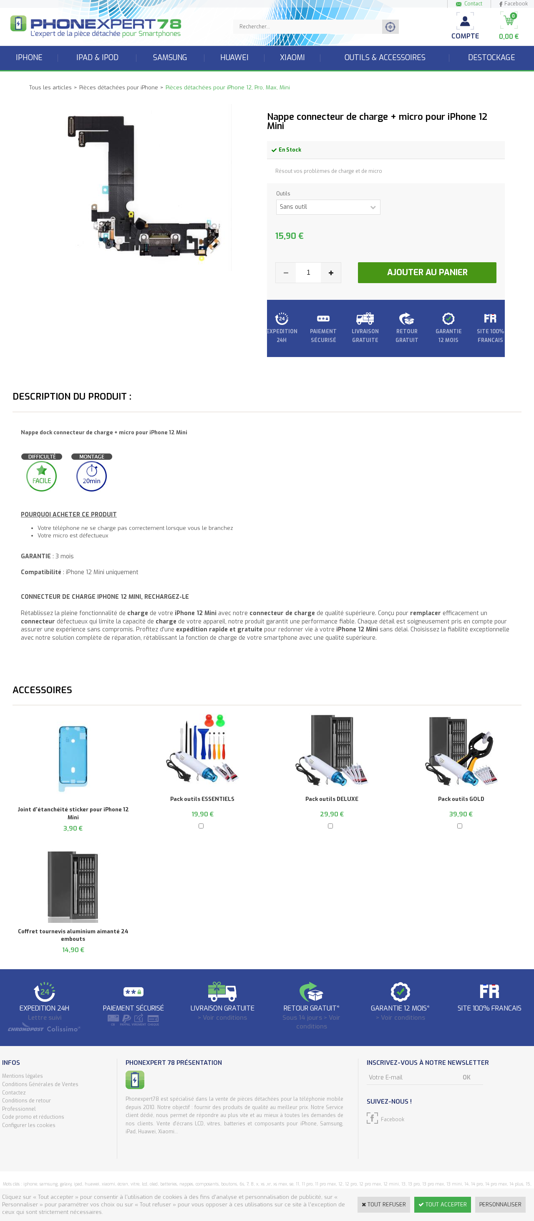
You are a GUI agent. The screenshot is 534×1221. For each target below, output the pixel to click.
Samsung (170, 58)
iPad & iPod (97, 58)
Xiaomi (292, 58)
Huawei (234, 58)
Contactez (14, 1092)
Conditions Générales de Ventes (40, 1084)
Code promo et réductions (33, 1117)
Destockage (491, 58)
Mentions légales (22, 1076)
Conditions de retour (26, 1100)
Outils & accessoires (385, 58)
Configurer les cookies (28, 1125)
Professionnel (19, 1109)
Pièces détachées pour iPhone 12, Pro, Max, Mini (228, 87)
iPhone (29, 58)
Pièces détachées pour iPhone (118, 87)
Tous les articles (50, 87)
